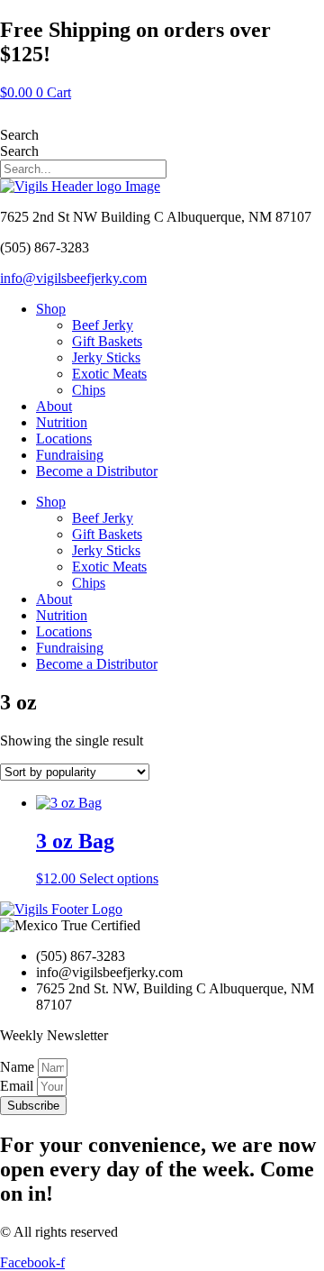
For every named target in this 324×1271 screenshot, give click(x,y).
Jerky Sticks (106, 357)
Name (19, 1066)
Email (18, 1085)
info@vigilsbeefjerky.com (73, 278)
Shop (51, 308)
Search (19, 134)
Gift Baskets (107, 341)
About (54, 406)
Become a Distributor (97, 471)
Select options (118, 878)
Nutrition (61, 422)
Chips (88, 390)
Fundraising (70, 454)
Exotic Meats (109, 373)
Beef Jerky (102, 325)
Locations (64, 438)
